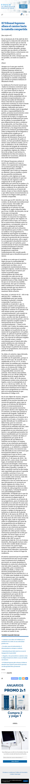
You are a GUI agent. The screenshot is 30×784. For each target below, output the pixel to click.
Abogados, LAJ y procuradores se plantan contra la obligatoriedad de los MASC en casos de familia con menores (14, 657)
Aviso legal (17, 774)
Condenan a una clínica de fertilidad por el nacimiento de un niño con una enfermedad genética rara (13, 641)
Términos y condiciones (9, 772)
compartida (9, 673)
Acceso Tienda (23, 6)
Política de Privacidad (16, 780)
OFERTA (15, 723)
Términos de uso (6, 781)
